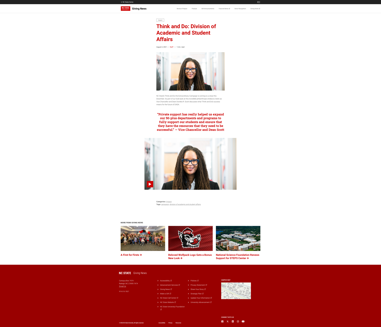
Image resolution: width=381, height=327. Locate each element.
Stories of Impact (182, 8)
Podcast (194, 8)
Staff (171, 47)
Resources (178, 323)
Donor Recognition (240, 8)
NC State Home (128, 2)
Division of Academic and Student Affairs (185, 204)
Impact (169, 202)
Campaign (165, 204)
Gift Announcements (208, 8)
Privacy (170, 323)
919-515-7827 (124, 291)
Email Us (122, 286)
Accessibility (162, 323)
